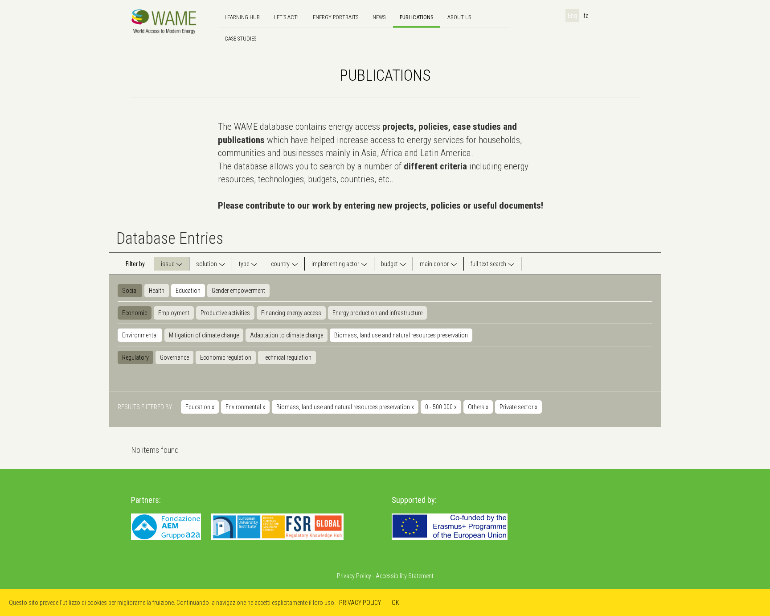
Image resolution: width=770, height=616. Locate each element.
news (379, 17)
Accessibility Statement (405, 575)
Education (188, 290)
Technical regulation (286, 357)
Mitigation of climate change (204, 335)
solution (206, 263)
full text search (488, 263)
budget (389, 263)
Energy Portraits (335, 17)
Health (156, 290)
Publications (416, 17)
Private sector (518, 407)
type (244, 263)
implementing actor (335, 263)
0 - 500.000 (441, 407)
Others (478, 407)
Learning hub (242, 17)
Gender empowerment (238, 290)
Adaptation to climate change (286, 335)
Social (130, 290)
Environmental (140, 335)
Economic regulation (225, 357)
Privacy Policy (354, 575)
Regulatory (135, 357)
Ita (585, 15)
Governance (174, 357)
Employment (173, 312)
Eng (572, 15)
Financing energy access (291, 312)
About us (459, 17)
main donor (434, 263)
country (280, 263)
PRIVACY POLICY (360, 602)
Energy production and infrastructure (377, 312)
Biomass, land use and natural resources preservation (401, 335)
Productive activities (225, 312)
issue (167, 263)
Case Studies (240, 38)
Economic (134, 312)
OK (395, 602)
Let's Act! (286, 17)
